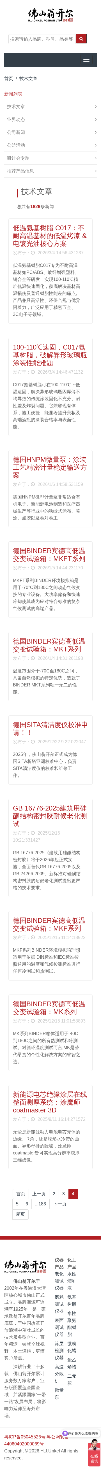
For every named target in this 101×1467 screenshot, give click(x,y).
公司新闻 (16, 132)
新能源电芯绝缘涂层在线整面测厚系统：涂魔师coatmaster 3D (50, 1102)
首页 (8, 78)
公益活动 (16, 145)
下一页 (59, 1203)
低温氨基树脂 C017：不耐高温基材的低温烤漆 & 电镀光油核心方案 (50, 235)
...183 (40, 1203)
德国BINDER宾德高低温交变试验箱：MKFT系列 (49, 554)
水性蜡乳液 (71, 1281)
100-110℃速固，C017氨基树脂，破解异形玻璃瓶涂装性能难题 (50, 355)
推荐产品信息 (20, 171)
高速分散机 (59, 1373)
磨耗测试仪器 (59, 1304)
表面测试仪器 (59, 1327)
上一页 (39, 1193)
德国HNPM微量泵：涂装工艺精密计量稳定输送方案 (50, 467)
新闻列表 (13, 94)
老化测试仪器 (59, 1281)
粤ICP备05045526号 (24, 1437)
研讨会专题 (18, 158)
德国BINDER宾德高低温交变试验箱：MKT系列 (49, 645)
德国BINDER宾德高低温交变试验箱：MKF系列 (49, 924)
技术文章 (28, 78)
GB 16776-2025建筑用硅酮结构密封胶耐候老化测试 (50, 816)
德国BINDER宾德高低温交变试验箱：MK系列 (49, 1008)
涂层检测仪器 (59, 1350)
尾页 (20, 1214)
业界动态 (16, 119)
